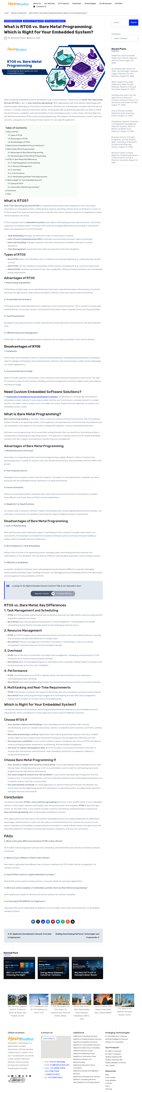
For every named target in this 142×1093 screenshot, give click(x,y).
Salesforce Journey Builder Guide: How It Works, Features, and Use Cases (124, 58)
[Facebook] (12, 1076)
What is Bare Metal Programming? (21, 149)
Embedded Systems (13, 21)
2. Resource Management (21, 166)
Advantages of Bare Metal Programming (27, 153)
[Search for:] (120, 22)
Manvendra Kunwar (18, 38)
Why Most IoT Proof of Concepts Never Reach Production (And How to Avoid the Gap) (86, 976)
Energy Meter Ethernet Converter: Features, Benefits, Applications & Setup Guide (52, 976)
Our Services (49, 3)
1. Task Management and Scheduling (25, 163)
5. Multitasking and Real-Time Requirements (29, 177)
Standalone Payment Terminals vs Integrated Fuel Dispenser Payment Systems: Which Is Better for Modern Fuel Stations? (124, 126)
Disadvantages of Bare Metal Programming (28, 156)
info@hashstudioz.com (59, 1065)
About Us (37, 3)
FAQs (9, 194)
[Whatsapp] (8, 1076)
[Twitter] (15, 1076)
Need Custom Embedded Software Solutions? (25, 146)
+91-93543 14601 (55, 1077)
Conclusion (11, 191)
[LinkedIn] (19, 1076)
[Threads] (26, 1076)
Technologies (90, 3)
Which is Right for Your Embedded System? (24, 180)
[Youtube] (30, 1076)
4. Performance (17, 173)
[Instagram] (23, 1076)
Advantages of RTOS (19, 139)
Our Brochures (105, 3)
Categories (116, 34)
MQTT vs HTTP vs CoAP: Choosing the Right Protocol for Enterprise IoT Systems (18, 976)
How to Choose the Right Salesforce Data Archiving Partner (122, 113)
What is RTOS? (13, 132)
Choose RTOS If (17, 184)
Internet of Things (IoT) (33, 21)
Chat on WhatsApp (57, 1062)
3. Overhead (16, 170)
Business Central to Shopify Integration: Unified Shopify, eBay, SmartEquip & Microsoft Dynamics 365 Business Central (124, 142)
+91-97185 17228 (52, 1071)
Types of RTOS (16, 135)
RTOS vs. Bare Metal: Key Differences (22, 159)
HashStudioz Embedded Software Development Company (32, 397)
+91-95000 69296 (57, 1068)
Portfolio (118, 3)
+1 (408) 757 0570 (52, 1074)
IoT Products (63, 3)
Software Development (55, 21)
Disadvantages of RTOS (20, 142)
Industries (76, 3)
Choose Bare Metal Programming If (25, 187)
